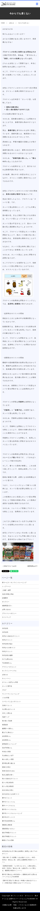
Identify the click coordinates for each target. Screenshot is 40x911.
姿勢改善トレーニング (9, 744)
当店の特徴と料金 (8, 594)
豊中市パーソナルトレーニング (12, 813)
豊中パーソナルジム (8, 805)
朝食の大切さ (6, 767)
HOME (3, 23)
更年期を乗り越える (8, 763)
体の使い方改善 (7, 721)
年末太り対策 (6, 751)
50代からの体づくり (8, 647)
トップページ (6, 586)
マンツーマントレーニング (10, 694)
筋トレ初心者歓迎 (8, 786)
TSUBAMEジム (7, 663)
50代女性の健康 (7, 655)
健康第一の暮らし (8, 728)
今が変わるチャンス (8, 709)
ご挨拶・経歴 (6, 590)
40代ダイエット (7, 640)
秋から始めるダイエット (10, 778)
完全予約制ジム (7, 748)
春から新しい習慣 (8, 759)
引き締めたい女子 (8, 755)
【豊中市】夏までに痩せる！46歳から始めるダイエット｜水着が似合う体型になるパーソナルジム (19, 882)
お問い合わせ (6, 609)
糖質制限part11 (32, 566)
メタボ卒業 (5, 698)
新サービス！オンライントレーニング (14, 582)
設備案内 (5, 598)
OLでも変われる (7, 659)
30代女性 (5, 632)
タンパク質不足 (7, 686)
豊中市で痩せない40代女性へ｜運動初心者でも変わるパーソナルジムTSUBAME (19, 875)
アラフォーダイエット (9, 667)
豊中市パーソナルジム (9, 809)
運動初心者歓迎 (7, 825)
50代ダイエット (7, 651)
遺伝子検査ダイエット (9, 832)
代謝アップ (5, 717)
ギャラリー (5, 602)
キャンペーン (6, 678)
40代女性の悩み (7, 644)
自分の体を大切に (8, 790)
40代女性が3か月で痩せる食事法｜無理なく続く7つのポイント (19, 852)
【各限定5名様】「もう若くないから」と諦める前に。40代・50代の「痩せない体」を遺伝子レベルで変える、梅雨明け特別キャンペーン (19, 868)
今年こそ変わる (7, 713)
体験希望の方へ (7, 605)
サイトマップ (6, 617)
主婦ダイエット (7, 705)
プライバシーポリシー (9, 613)
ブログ (4, 690)
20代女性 (5, 628)
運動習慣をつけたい (8, 828)
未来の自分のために (8, 771)
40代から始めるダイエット (11, 636)
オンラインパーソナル (9, 671)
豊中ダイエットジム (8, 802)
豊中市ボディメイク (8, 817)
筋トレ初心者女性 (8, 782)
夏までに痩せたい (8, 732)
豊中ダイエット (7, 798)
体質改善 (5, 725)
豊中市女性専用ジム (8, 821)
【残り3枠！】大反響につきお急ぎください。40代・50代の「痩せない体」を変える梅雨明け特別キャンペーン (19, 859)
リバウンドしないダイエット (11, 701)
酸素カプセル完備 (8, 840)
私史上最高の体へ (8, 775)
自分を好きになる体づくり (10, 794)
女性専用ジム (6, 736)
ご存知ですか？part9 (9, 566)
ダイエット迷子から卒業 (10, 682)
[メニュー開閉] (37, 4)
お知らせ (11, 23)
